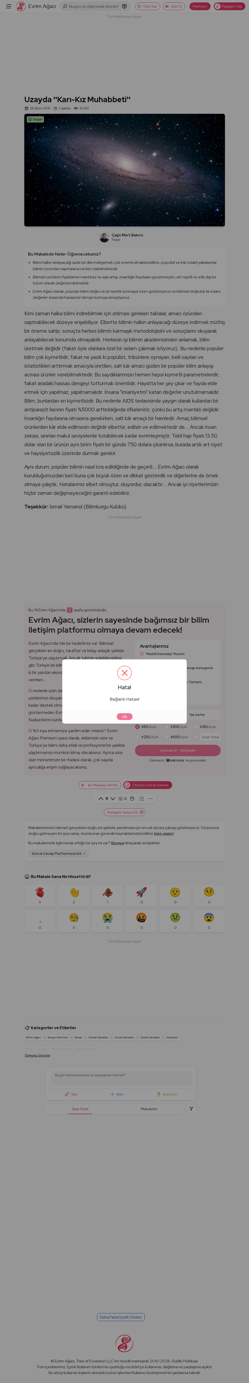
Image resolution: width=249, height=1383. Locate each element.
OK (124, 716)
